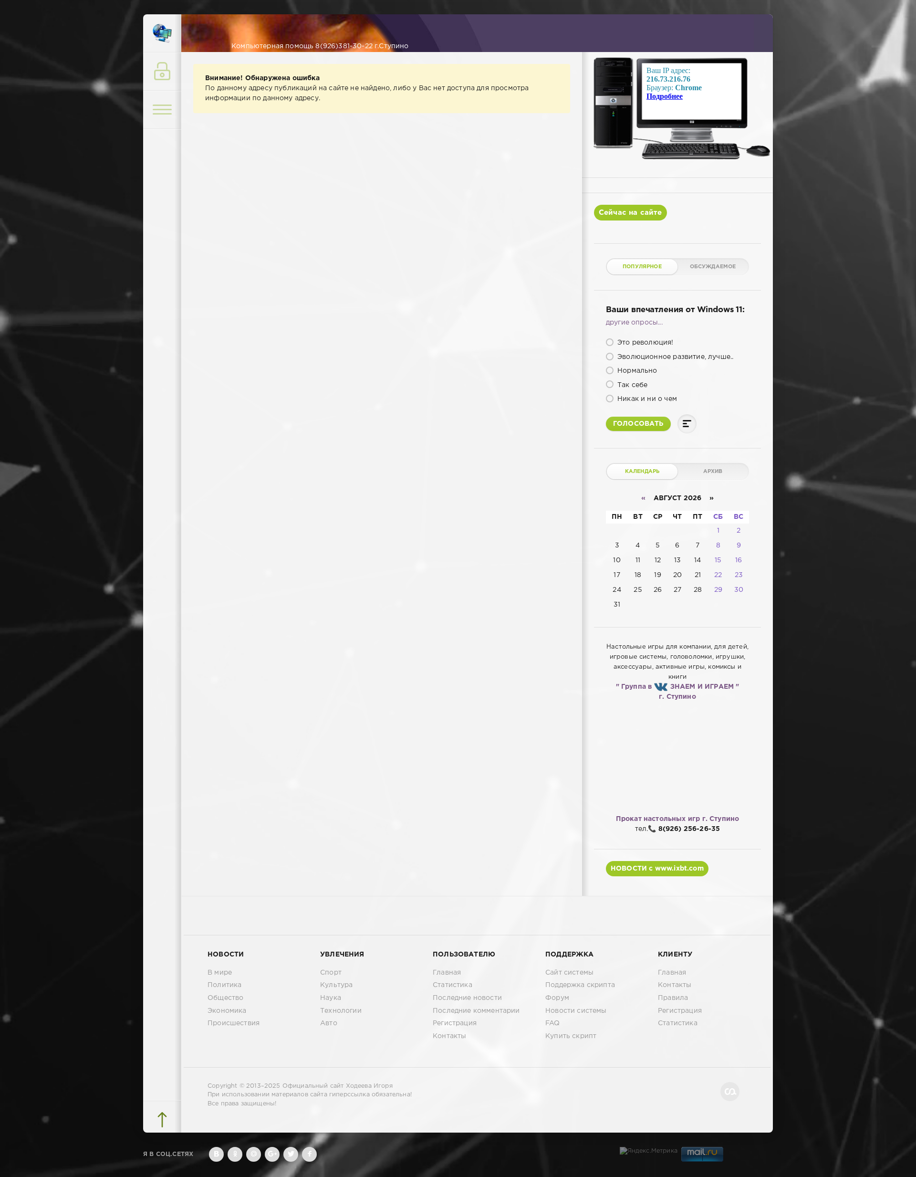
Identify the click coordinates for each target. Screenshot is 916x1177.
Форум (557, 998)
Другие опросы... (634, 323)
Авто (328, 1023)
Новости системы (576, 1011)
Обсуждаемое (713, 266)
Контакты (449, 1036)
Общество (225, 998)
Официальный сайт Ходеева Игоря (337, 1086)
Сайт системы (569, 973)
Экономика (227, 1011)
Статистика (452, 985)
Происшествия (234, 1023)
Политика (224, 985)
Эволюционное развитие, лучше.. (674, 357)
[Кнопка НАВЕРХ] (162, 1120)
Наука (330, 998)
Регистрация (455, 1023)
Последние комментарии (476, 1011)
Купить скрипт (570, 1036)
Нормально (636, 371)
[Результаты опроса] (687, 423)
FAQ (552, 1023)
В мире (220, 973)
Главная (447, 973)
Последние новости (467, 998)
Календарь (642, 471)
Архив (713, 471)
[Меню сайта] (162, 110)
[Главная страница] (162, 33)
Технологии (341, 1011)
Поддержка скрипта (580, 985)
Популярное (642, 266)
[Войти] (162, 72)
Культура (336, 985)
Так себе (631, 385)
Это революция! (644, 343)
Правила (673, 998)
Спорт (331, 973)
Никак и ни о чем (646, 399)
